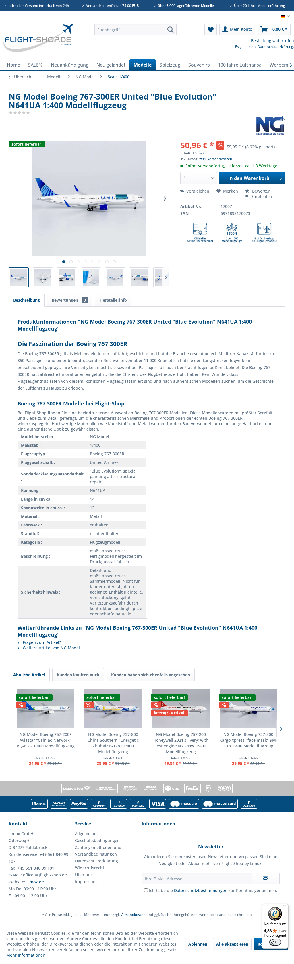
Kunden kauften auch (78, 674)
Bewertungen (69, 300)
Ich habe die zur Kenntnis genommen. (213, 890)
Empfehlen (261, 196)
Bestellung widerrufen (272, 40)
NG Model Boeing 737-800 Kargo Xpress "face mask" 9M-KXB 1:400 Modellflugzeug (248, 740)
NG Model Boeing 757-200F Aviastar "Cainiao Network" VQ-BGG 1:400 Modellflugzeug (46, 740)
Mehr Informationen (25, 955)
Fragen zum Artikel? (41, 642)
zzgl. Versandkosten (215, 158)
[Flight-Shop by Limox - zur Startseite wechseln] (38, 40)
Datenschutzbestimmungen (200, 890)
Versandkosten (133, 914)
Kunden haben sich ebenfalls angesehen (150, 674)
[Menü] (284, 907)
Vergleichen (197, 191)
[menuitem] (135, 29)
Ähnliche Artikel (29, 674)
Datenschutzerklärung (275, 46)
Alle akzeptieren (232, 944)
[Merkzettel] (210, 29)
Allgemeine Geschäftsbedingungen (97, 837)
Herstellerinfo (113, 300)
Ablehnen (197, 944)
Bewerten (260, 191)
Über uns (84, 874)
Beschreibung (26, 300)
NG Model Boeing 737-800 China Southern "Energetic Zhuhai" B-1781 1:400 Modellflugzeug (113, 743)
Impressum (86, 881)
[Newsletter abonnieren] (265, 878)
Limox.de (35, 882)
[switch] (275, 942)
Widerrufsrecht (89, 867)
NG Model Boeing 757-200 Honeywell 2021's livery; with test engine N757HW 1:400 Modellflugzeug (180, 743)
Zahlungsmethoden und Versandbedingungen (98, 851)
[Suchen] (171, 29)
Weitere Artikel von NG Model (51, 647)
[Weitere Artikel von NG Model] (270, 125)
